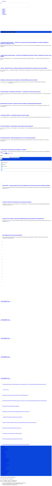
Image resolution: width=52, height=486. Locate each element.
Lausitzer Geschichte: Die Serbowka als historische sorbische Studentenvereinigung (15, 444)
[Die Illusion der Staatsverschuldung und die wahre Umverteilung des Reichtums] (4, 250)
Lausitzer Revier (5, 450)
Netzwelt (3, 13)
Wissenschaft (4, 14)
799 (7, 153)
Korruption (4, 447)
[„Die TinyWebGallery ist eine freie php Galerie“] (4, 267)
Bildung (3, 453)
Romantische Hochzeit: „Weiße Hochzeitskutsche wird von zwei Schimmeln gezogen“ (18, 137)
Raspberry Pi (4, 457)
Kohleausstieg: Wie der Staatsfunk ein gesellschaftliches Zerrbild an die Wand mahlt (15, 411)
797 (4, 153)
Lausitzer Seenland (5, 466)
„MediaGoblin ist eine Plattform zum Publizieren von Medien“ (13, 149)
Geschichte (4, 455)
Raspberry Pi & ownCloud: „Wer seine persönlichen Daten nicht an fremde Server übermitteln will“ (23, 218)
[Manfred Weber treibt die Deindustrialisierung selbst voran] (4, 426)
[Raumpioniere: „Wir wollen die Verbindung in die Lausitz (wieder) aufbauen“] (4, 259)
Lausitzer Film (4, 472)
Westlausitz (4, 475)
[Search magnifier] (1, 159)
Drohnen (3, 463)
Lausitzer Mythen (5, 462)
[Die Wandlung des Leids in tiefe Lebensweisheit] (10, 233)
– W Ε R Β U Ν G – (5, 389)
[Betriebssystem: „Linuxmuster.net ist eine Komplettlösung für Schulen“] (4, 256)
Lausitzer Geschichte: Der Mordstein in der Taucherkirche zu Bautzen (16, 201)
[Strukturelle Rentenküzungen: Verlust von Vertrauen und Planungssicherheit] (4, 285)
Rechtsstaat (4, 461)
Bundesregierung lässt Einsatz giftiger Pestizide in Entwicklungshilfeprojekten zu (15, 395)
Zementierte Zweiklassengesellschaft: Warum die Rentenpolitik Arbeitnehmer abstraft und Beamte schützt (19, 422)
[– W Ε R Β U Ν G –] (8, 299)
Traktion (3, 474)
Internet (3, 452)
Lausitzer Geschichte (5, 459)
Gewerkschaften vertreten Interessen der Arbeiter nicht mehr (12, 433)
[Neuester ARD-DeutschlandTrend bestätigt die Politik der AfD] (4, 437)
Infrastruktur (4, 454)
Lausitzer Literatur (5, 471)
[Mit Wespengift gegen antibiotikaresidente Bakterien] (4, 404)
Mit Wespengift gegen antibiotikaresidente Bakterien (10, 406)
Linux (3, 456)
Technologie (4, 449)
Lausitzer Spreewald (5, 460)
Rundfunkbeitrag (5, 448)
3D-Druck (4, 465)
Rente (3, 451)
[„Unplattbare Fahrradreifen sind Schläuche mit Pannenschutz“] (4, 415)
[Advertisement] (26, 23)
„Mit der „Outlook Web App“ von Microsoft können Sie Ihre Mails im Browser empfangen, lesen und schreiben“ (23, 68)
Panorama (4, 9)
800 (9, 153)
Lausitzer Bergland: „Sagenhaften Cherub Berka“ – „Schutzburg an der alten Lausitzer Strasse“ (20, 91)
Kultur (3, 12)
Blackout (3, 467)
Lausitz (3, 8)
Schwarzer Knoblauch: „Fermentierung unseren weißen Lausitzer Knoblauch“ (16, 126)
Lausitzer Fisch (4, 473)
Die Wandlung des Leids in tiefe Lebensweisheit (12, 235)
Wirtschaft (4, 11)
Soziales (3, 468)
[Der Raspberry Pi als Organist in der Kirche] (4, 273)
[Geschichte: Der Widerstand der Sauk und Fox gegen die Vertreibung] (4, 253)
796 (3, 153)
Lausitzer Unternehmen (6, 464)
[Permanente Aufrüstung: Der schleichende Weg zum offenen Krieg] (4, 282)
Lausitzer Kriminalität (5, 470)
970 (11, 153)
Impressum (4, 1)
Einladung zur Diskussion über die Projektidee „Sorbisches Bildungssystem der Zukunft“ (19, 79)
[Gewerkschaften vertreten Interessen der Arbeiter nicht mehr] (4, 431)
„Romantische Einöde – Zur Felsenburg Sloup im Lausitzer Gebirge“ (14, 115)
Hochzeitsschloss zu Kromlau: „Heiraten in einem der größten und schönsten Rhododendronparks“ (21, 103)
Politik (3, 10)
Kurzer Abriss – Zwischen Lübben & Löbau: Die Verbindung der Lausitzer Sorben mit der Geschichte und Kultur (26, 185)
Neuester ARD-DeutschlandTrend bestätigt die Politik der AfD (12, 438)
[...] (4, 46)
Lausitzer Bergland (5, 458)
